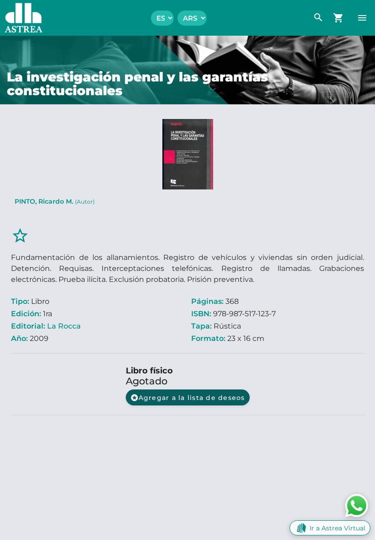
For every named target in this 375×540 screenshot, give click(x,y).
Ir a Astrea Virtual (337, 528)
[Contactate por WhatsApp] (356, 505)
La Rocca (64, 326)
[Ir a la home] (21, 18)
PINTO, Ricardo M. (55, 201)
